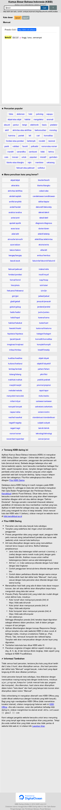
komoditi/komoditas (43, 339)
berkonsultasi (40, 130)
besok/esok (15, 260)
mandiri (10, 151)
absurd (7, 124)
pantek (21, 135)
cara (6, 157)
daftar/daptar (43, 201)
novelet (42, 140)
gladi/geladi (15, 301)
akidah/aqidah (15, 196)
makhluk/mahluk (15, 379)
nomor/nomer (15, 433)
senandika (21, 151)
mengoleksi (38, 119)
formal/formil (15, 279)
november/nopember (15, 438)
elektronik (34, 124)
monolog (53, 130)
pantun (16, 124)
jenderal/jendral (43, 306)
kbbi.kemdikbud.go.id (13, 516)
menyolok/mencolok (15, 395)
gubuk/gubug (15, 306)
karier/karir (43, 322)
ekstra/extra (44, 244)
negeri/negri (15, 428)
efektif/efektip (44, 233)
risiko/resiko (44, 395)
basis (44, 124)
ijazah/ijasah (15, 339)
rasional (51, 140)
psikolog (39, 114)
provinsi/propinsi (44, 385)
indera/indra (44, 269)
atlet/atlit (15, 233)
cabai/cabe (43, 190)
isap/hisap (43, 279)
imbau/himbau (15, 349)
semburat (33, 151)
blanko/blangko (43, 185)
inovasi (15, 157)
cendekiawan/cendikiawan (44, 196)
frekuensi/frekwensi (15, 290)
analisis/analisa (15, 212)
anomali (50, 119)
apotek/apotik (15, 223)
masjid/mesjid (15, 385)
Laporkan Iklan (38, 726)
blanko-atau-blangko (15, 162)
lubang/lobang (15, 374)
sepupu (49, 114)
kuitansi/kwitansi (15, 363)
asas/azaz (15, 228)
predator (53, 124)
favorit (25, 146)
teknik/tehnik (43, 428)
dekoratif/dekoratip (44, 206)
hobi (30, 114)
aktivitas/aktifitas (15, 190)
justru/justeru (43, 312)
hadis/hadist (15, 312)
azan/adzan (15, 244)
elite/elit (43, 249)
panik (6, 146)
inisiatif (43, 157)
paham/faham (44, 368)
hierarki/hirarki (15, 328)
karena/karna (43, 317)
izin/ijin (44, 290)
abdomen (21, 114)
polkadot (34, 146)
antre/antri (15, 217)
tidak (43, 151)
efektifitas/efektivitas (44, 239)
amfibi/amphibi (15, 201)
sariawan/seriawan (44, 401)
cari (38, 135)
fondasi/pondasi (15, 274)
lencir (18, 17)
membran (39, 162)
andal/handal (15, 206)
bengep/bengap (15, 255)
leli (30, 135)
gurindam (53, 157)
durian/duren (43, 228)
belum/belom (15, 249)
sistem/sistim (44, 411)
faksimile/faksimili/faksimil (43, 260)
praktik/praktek (43, 379)
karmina (11, 135)
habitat (27, 119)
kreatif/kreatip (44, 349)
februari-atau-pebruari (25, 167)
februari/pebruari (15, 269)
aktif (7, 130)
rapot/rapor (43, 390)
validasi (16, 146)
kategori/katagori (44, 333)
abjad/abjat (15, 180)
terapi (24, 124)
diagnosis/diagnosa (44, 223)
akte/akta (15, 185)
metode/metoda (15, 390)
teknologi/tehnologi (44, 433)
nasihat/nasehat (15, 417)
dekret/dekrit (43, 212)
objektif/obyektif (44, 363)
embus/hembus (43, 255)
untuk (24, 157)
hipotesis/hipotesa (15, 333)
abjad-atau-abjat (14, 119)
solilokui (41, 167)
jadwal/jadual (43, 296)
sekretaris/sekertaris (44, 406)
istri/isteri (44, 285)
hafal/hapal (15, 317)
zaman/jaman (44, 438)
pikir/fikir (43, 374)
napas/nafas (15, 411)
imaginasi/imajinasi (15, 344)
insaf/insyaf (44, 274)
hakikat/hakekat (15, 322)
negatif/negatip (15, 422)
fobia (11, 114)
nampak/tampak (15, 406)
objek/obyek (44, 358)
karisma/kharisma (43, 328)
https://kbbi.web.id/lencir (27, 29)
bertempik (31, 140)
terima (51, 151)
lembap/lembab (15, 368)
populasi (33, 157)
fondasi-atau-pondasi (15, 140)
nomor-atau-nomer (49, 146)
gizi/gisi (15, 296)
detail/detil (43, 217)
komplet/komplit (44, 344)
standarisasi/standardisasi (44, 417)
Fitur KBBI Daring (16, 480)
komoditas (48, 135)
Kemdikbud (6, 493)
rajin (29, 162)
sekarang (50, 162)
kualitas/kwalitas (15, 358)
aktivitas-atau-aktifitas (22, 130)
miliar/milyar (15, 401)
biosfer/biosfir (44, 180)
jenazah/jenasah (44, 301)
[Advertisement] (30, 70)
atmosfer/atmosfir (15, 239)
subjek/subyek (44, 422)
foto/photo (15, 285)
